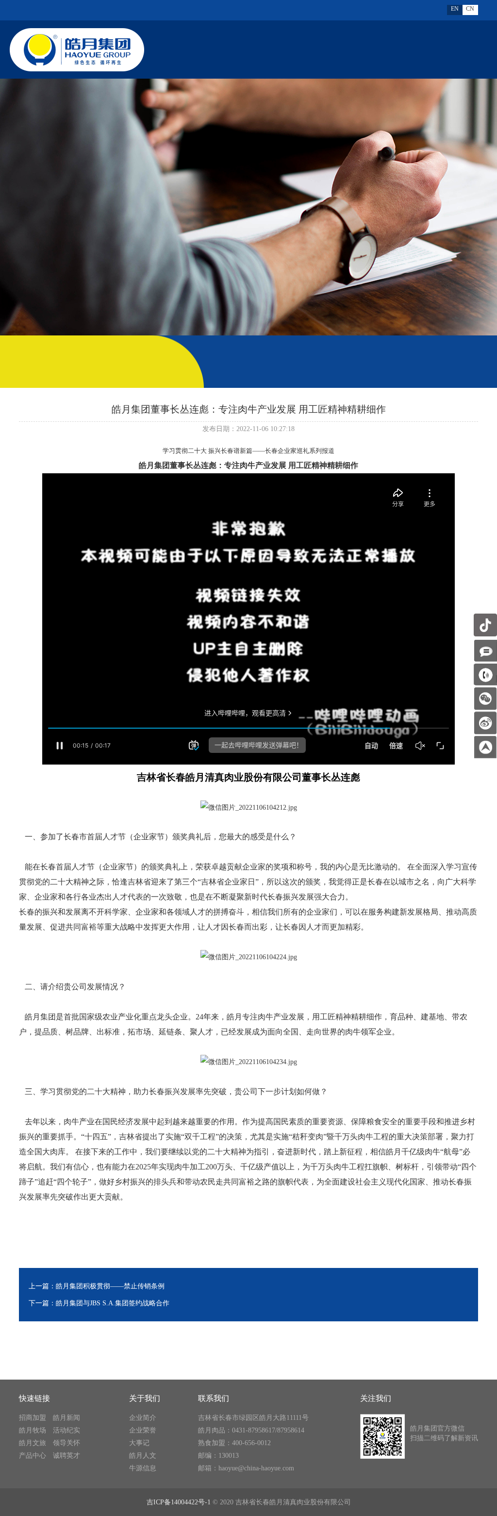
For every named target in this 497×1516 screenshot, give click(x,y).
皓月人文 (142, 1455)
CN (470, 8)
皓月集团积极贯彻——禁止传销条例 (110, 1286)
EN (455, 8)
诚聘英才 (66, 1455)
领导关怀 (66, 1443)
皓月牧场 (32, 1430)
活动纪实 (66, 1430)
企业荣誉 (142, 1430)
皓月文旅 (32, 1443)
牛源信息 (142, 1468)
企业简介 (142, 1417)
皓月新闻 (66, 1417)
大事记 (139, 1443)
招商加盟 (32, 1417)
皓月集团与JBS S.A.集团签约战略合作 (112, 1303)
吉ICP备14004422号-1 (179, 1502)
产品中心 (32, 1455)
